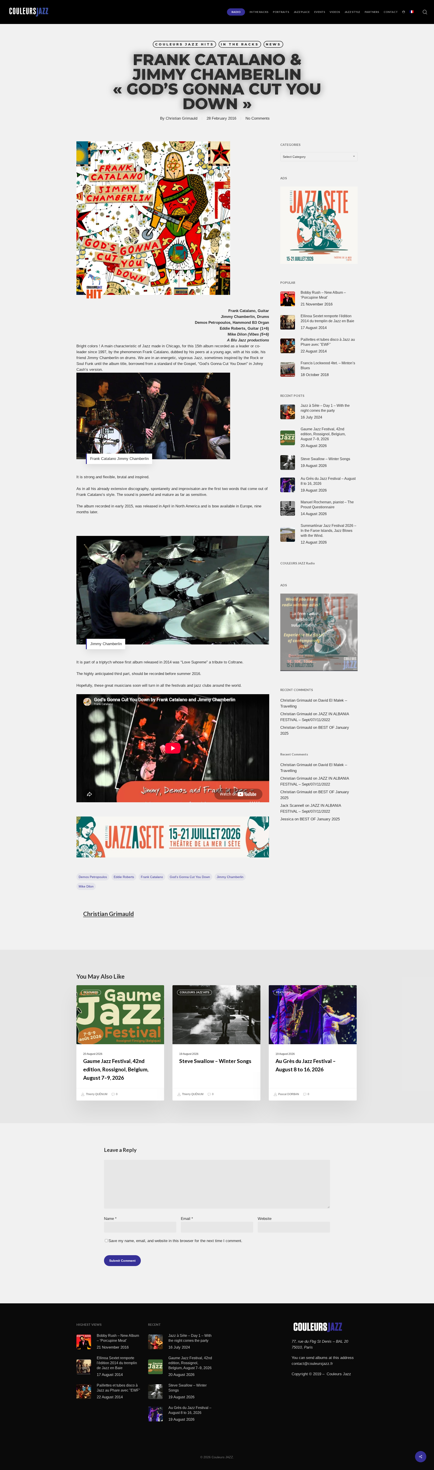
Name (110, 1219)
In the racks (240, 44)
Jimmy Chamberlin (230, 877)
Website (264, 1219)
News (273, 44)
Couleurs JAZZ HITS (184, 44)
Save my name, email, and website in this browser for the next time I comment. (175, 1241)
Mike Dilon (86, 886)
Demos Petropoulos (93, 877)
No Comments (257, 118)
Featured (91, 992)
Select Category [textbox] (294, 157)
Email (187, 1219)
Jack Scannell (292, 805)
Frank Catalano (152, 877)
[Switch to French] (411, 12)
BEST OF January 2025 (320, 819)
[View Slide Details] (172, 837)
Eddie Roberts (124, 877)
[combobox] (319, 156)
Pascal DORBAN (288, 1094)
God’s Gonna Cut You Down (190, 877)
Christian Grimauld (181, 118)
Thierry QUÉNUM (96, 1094)
